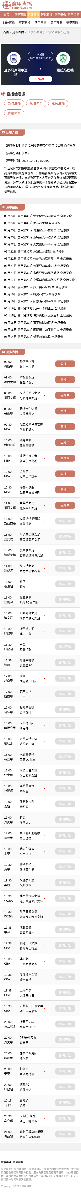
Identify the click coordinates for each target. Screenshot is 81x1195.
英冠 (7, 885)
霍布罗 (24, 1042)
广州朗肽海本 (28, 964)
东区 (23, 581)
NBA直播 (9, 22)
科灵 (23, 817)
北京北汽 (25, 958)
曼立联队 (25, 597)
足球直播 (33, 14)
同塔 (23, 676)
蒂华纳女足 (27, 503)
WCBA (8, 900)
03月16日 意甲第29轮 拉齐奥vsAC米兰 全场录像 (35, 287)
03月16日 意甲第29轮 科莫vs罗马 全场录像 (32, 294)
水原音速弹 (27, 754)
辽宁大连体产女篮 (31, 901)
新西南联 (10, 523)
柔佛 (23, 1105)
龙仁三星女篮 (28, 770)
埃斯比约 (25, 822)
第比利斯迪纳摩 (30, 833)
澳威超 (8, 570)
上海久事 (25, 990)
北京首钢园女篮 (30, 896)
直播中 (65, 363)
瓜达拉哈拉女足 (30, 393)
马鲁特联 (25, 649)
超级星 (24, 791)
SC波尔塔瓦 (27, 1116)
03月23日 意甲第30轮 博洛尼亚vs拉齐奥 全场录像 (36, 230)
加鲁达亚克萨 (28, 1053)
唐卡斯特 (25, 864)
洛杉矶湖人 (27, 429)
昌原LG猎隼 (27, 759)
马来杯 (8, 1105)
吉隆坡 (24, 1100)
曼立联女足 (27, 550)
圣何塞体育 (27, 361)
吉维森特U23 (28, 738)
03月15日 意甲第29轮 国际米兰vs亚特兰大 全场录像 (38, 329)
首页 (7, 14)
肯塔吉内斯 (27, 366)
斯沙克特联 (27, 1074)
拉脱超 (8, 790)
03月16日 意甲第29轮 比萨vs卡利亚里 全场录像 (35, 308)
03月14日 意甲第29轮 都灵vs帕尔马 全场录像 (33, 336)
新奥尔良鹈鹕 (28, 461)
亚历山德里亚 (28, 1121)
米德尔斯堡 (27, 880)
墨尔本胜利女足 (30, 618)
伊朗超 (26, 153)
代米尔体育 (27, 848)
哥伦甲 (8, 413)
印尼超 (8, 649)
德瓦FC (24, 1084)
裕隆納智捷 (27, 707)
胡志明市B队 (28, 681)
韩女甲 (8, 775)
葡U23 (8, 743)
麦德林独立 (27, 413)
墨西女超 (10, 382)
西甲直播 (40, 22)
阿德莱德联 (27, 660)
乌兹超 (8, 1136)
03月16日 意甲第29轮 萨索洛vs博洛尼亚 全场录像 (36, 301)
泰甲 (7, 1073)
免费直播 (58, 103)
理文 (23, 586)
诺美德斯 (25, 524)
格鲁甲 (8, 837)
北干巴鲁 (25, 634)
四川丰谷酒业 (28, 1011)
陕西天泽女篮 (28, 911)
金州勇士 (25, 471)
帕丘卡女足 (27, 382)
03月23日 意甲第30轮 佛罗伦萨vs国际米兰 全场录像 (38, 216)
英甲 (7, 869)
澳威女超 (10, 555)
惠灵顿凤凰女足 (30, 539)
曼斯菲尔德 (27, 869)
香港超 (8, 586)
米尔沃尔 (25, 885)
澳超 (7, 665)
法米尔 (24, 1058)
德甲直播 (72, 22)
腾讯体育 (14, 113)
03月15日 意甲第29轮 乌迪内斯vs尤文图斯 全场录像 (38, 315)
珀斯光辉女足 (28, 613)
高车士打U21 (28, 1027)
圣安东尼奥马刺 (30, 492)
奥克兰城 (25, 440)
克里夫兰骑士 (28, 476)
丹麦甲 (8, 822)
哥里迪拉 (25, 838)
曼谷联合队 (27, 801)
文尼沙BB (26, 854)
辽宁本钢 (25, 979)
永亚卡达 (25, 1089)
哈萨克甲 (10, 727)
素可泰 (24, 806)
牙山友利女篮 (28, 775)
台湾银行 (25, 712)
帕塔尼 (24, 1068)
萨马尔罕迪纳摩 (30, 1137)
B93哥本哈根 (28, 1037)
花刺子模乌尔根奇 (31, 1131)
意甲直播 (20, 14)
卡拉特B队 (26, 723)
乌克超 (8, 1120)
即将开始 (65, 521)
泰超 (7, 806)
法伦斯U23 (27, 744)
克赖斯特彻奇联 (30, 518)
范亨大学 (25, 691)
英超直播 (25, 22)
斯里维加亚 (27, 628)
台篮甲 (8, 712)
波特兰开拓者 (28, 455)
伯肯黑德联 (27, 445)
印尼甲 (8, 633)
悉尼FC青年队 (29, 602)
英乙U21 (9, 1026)
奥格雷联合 (27, 786)
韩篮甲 (8, 759)
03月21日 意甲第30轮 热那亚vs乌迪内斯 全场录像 (36, 265)
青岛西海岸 (27, 932)
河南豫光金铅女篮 (31, 916)
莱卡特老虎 (27, 566)
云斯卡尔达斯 (28, 408)
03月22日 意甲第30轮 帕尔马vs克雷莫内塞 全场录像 (38, 258)
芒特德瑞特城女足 (31, 555)
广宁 (23, 696)
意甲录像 (60, 14)
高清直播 (14, 103)
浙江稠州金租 (28, 974)
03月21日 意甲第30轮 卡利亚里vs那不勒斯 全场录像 (38, 272)
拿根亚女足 (27, 377)
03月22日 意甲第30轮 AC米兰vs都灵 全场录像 (34, 251)
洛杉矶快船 (27, 487)
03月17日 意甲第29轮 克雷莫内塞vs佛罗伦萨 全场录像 (39, 279)
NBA (7, 429)
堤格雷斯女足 (28, 508)
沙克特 (24, 728)
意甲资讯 (73, 14)
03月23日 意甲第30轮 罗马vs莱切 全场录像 (32, 223)
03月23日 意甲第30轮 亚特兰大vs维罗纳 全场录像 (36, 237)
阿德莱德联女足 (30, 534)
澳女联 (8, 539)
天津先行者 (27, 995)
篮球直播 (47, 14)
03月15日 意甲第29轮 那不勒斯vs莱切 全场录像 (35, 322)
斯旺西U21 (27, 1021)
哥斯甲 (8, 366)
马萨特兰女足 (28, 398)
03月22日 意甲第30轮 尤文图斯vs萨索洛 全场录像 (36, 244)
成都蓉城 (25, 927)
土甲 (7, 853)
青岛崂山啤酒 (28, 948)
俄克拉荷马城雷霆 (31, 424)
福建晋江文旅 (28, 943)
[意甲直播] (17, 9)
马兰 (23, 644)
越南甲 (8, 680)
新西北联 (10, 445)
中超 (7, 932)
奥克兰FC (26, 665)
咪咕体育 (36, 103)
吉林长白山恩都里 (31, 1006)
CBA (7, 948)
